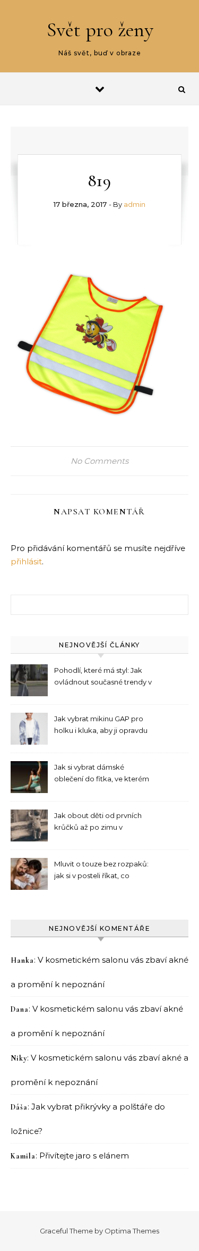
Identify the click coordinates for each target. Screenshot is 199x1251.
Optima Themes (132, 1231)
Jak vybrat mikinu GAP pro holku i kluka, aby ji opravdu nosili (101, 725)
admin (134, 204)
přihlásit (26, 561)
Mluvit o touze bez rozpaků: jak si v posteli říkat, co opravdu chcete (101, 871)
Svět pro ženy (100, 30)
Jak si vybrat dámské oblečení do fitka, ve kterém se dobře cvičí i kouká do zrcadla (101, 774)
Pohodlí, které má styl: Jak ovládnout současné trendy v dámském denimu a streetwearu (103, 677)
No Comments (99, 461)
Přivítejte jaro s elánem (84, 1155)
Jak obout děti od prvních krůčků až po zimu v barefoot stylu (98, 822)
